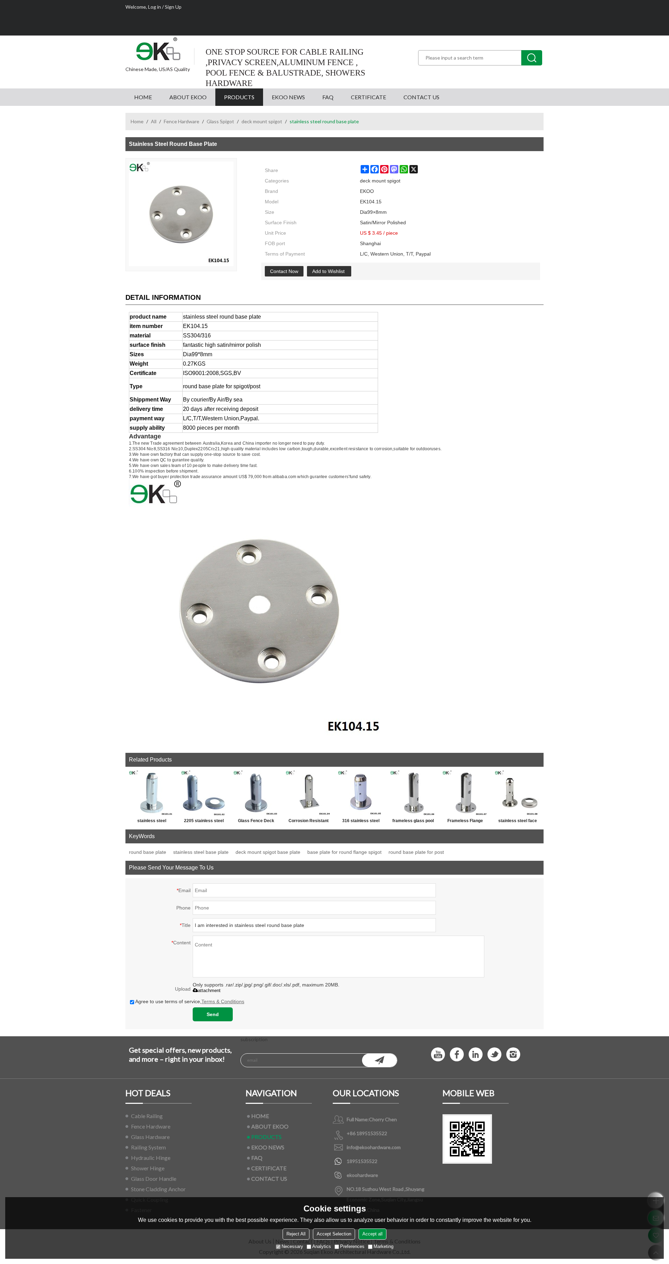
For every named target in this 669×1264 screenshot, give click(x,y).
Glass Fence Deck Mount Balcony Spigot (256, 822)
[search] (531, 57)
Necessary (292, 1246)
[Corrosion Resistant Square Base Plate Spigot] (308, 793)
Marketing (383, 1246)
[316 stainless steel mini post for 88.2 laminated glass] (360, 793)
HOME (143, 97)
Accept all (372, 1233)
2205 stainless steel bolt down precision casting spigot (204, 822)
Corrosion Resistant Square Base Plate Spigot (309, 822)
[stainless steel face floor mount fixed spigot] (517, 793)
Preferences (352, 1246)
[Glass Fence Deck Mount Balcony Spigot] (256, 793)
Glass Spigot (220, 121)
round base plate (147, 852)
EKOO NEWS (288, 97)
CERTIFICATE (368, 97)
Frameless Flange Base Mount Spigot (465, 822)
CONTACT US (421, 97)
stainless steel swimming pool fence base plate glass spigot (151, 822)
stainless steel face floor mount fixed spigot (517, 822)
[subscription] (379, 1060)
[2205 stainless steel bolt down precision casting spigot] (203, 793)
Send (213, 1014)
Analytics (321, 1246)
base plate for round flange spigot (344, 852)
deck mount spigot (261, 121)
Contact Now (284, 271)
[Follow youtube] (438, 1054)
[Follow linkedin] (476, 1054)
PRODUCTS (239, 97)
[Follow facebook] (457, 1054)
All (153, 121)
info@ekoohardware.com (374, 1147)
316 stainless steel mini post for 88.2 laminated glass (360, 822)
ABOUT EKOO (188, 97)
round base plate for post (416, 852)
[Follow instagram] (513, 1054)
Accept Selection (334, 1233)
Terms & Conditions (222, 1001)
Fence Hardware (181, 121)
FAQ (327, 97)
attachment (209, 990)
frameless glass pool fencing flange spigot (413, 822)
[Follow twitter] (494, 1054)
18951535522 (362, 1161)
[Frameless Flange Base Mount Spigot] (465, 793)
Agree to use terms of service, (189, 1001)
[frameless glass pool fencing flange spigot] (413, 793)
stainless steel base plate (201, 852)
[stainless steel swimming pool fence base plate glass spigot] (151, 793)
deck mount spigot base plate (268, 852)
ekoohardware (362, 1175)
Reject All (296, 1233)
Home (137, 121)
